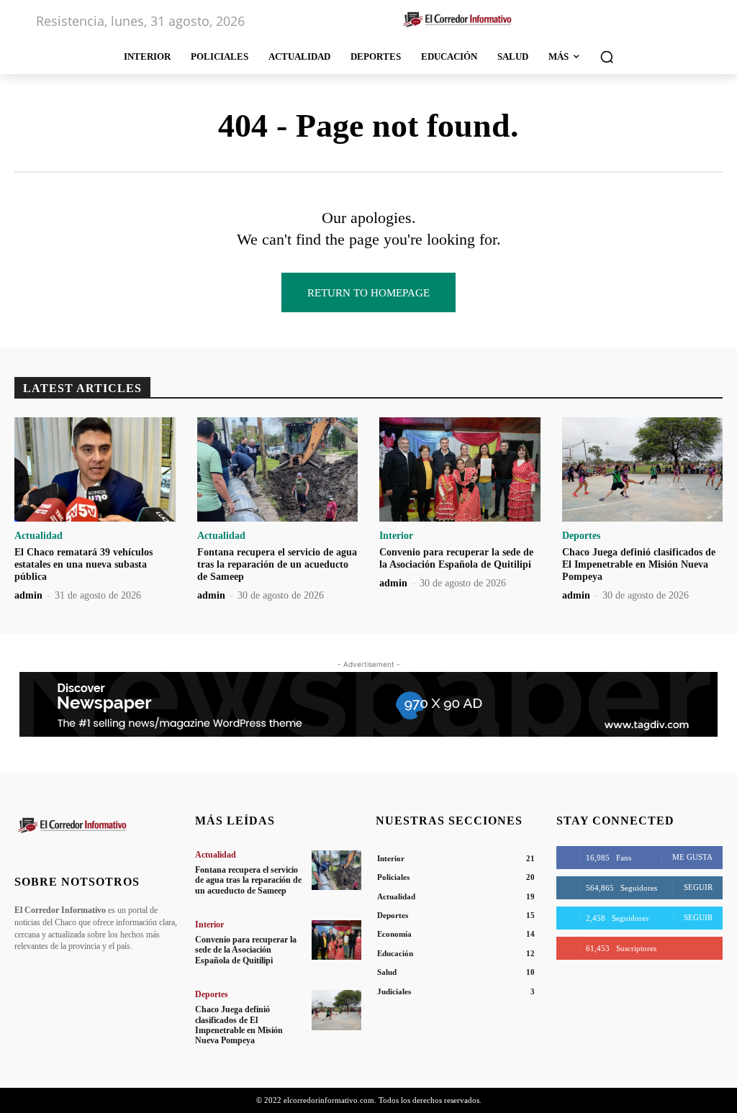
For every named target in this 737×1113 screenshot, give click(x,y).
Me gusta (692, 857)
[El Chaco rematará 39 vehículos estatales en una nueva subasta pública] (95, 469)
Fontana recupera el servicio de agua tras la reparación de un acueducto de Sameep (277, 564)
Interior (396, 536)
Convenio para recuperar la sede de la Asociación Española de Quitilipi (456, 558)
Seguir (698, 887)
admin (28, 595)
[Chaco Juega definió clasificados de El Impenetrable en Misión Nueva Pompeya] (642, 469)
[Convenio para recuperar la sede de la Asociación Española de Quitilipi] (460, 469)
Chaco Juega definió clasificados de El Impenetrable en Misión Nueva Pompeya (638, 564)
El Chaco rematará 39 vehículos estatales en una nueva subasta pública (83, 564)
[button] (606, 57)
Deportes (581, 536)
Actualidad (38, 536)
